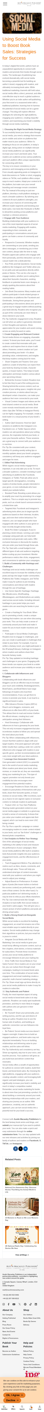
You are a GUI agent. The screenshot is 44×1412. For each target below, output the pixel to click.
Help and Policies (28, 1345)
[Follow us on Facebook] (9, 1304)
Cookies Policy (28, 1361)
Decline (10, 1400)
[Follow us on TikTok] (30, 1304)
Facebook (33, 1141)
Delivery (26, 1325)
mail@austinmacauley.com (13, 1290)
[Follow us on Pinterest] (25, 1304)
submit (5, 1125)
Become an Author (9, 1351)
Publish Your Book (9, 1345)
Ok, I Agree (13, 1395)
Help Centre (27, 1354)
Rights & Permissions (10, 1338)
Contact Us (6, 1335)
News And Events (8, 1331)
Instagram (17, 1144)
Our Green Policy (8, 1328)
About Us (7, 1310)
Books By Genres (29, 1321)
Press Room (6, 1325)
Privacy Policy (28, 1358)
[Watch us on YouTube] (14, 1304)
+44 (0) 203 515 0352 (11, 1295)
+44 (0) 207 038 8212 (11, 1298)
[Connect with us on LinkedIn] (36, 1304)
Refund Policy (28, 1351)
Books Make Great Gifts (31, 1318)
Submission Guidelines (11, 1354)
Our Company (7, 1315)
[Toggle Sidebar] (5, 4)
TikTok (5, 1144)
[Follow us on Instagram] (3, 1304)
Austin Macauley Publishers (26, 1119)
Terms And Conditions (31, 1364)
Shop (26, 1310)
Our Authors (27, 1315)
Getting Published (9, 1318)
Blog (4, 1321)
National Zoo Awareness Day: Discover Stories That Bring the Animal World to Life (20, 1190)
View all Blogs (21, 1255)
